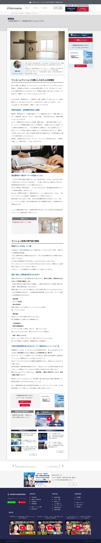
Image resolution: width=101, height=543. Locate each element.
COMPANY (44, 8)
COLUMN (16, 13)
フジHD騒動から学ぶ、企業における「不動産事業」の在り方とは (29, 441)
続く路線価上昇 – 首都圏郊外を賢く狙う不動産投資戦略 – (29, 434)
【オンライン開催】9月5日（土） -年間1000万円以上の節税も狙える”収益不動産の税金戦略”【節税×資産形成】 (56, 436)
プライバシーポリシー (90, 541)
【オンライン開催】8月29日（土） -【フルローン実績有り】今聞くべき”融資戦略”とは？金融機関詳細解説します (55, 445)
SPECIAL (35, 8)
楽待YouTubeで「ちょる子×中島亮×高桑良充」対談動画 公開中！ (48, 2)
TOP (12, 13)
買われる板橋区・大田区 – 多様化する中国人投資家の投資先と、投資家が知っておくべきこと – (29, 449)
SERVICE (27, 8)
